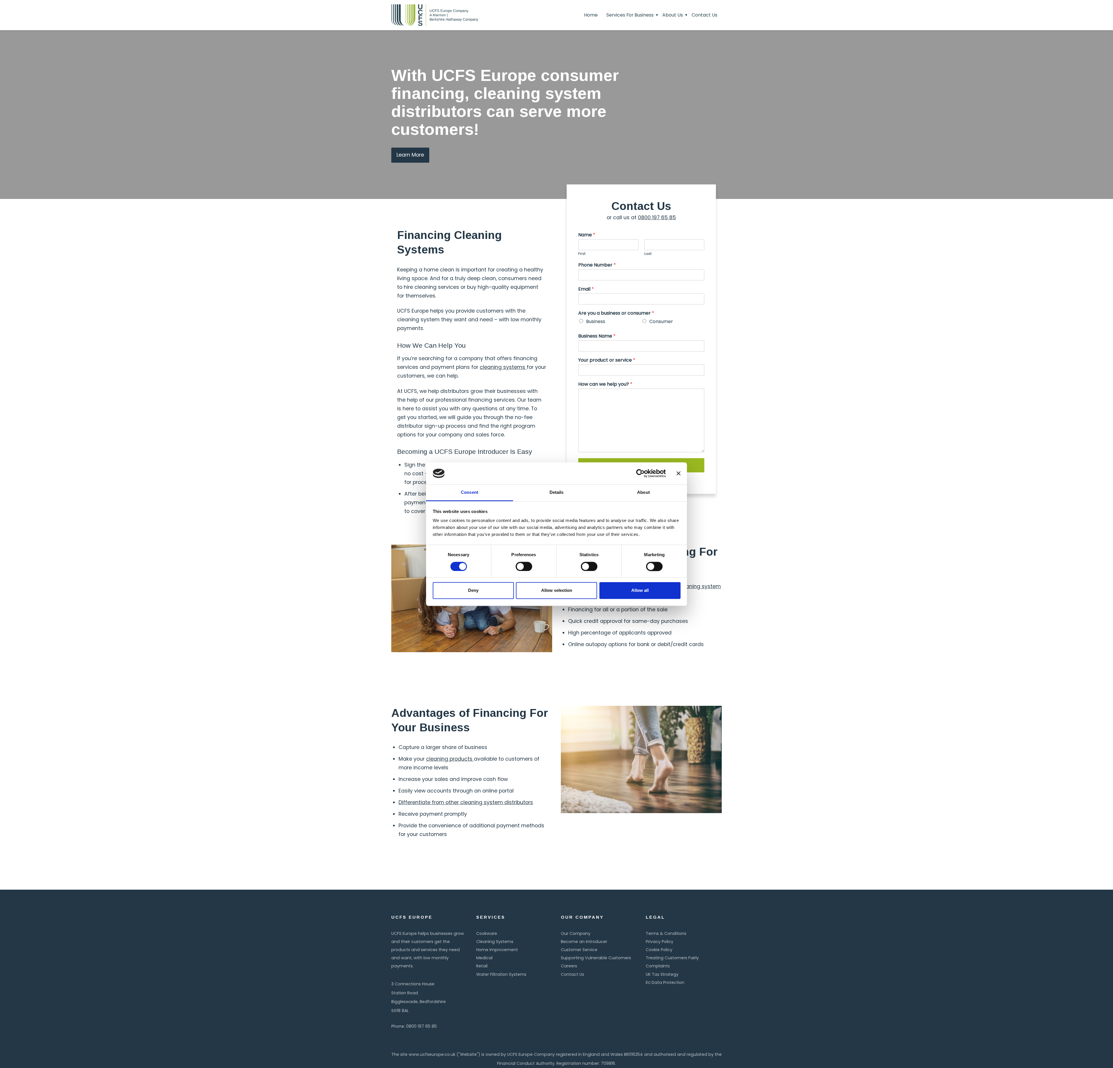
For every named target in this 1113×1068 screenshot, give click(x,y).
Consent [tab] (469, 492)
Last (648, 253)
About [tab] (643, 492)
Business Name (597, 336)
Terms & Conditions (666, 933)
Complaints (658, 966)
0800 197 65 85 (657, 217)
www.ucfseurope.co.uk (432, 1054)
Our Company (575, 933)
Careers (569, 966)
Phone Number (597, 265)
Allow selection (556, 590)
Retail (482, 966)
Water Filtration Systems (501, 974)
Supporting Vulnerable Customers (596, 958)
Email (586, 289)
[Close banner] (678, 473)
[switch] (524, 566)
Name (586, 235)
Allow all (640, 590)
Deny (473, 590)
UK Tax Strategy (662, 974)
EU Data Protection (665, 982)
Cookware (486, 933)
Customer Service (579, 950)
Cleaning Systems (494, 941)
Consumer (661, 321)
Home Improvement (497, 950)
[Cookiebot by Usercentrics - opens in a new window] (640, 473)
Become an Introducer (584, 941)
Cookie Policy (659, 950)
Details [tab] (557, 492)
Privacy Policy (659, 941)
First (581, 253)
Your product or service (606, 360)
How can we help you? (605, 384)
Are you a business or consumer (616, 313)
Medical (484, 958)
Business (595, 321)
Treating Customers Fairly (672, 958)
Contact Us (572, 974)
